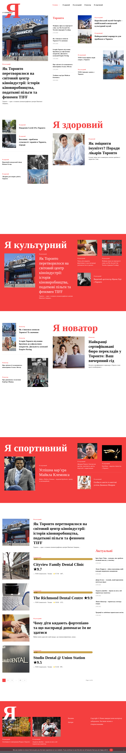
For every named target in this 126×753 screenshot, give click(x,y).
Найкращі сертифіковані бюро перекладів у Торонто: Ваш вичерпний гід (105, 351)
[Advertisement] (63, 206)
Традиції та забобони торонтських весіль (110, 612)
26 (20, 680)
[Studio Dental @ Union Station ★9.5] (15, 659)
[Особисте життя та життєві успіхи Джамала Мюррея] (84, 482)
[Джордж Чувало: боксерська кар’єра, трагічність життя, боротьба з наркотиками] (87, 451)
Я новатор (22, 326)
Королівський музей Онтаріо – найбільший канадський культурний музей (108, 23)
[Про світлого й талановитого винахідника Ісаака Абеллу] (37, 365)
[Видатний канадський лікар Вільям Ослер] (37, 162)
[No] (124, 750)
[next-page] (24, 680)
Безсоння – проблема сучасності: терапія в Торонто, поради (32, 142)
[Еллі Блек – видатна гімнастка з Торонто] (112, 453)
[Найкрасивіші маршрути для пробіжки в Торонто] (85, 36)
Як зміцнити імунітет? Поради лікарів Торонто (104, 148)
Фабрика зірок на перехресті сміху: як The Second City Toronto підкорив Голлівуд (62, 28)
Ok (111, 750)
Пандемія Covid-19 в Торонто (32, 128)
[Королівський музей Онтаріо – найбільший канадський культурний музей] (85, 22)
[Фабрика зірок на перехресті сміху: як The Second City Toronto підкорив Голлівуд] (112, 248)
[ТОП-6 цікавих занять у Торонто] (113, 72)
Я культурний (6, 64)
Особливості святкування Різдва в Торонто (16, 742)
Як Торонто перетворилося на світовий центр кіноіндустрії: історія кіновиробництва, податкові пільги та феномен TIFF (21, 82)
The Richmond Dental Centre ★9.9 (62, 598)
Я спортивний (98, 33)
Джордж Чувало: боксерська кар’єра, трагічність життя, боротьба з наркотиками (86, 466)
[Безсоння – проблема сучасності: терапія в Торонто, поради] (9, 141)
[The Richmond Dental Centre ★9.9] (15, 596)
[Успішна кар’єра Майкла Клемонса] (19, 474)
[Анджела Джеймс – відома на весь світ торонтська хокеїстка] (46, 727)
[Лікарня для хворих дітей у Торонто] (37, 176)
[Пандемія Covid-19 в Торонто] (9, 127)
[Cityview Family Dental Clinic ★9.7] (15, 565)
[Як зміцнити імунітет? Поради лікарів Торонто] (69, 149)
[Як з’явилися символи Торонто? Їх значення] (9, 330)
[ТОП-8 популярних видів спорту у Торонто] (113, 57)
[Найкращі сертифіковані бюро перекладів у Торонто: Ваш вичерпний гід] (69, 352)
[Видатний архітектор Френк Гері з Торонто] (84, 279)
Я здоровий (22, 124)
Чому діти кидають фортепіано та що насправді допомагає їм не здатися (86, 263)
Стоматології (37, 557)
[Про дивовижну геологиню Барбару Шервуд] (37, 379)
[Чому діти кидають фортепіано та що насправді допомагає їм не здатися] (87, 248)
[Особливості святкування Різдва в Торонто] (16, 727)
